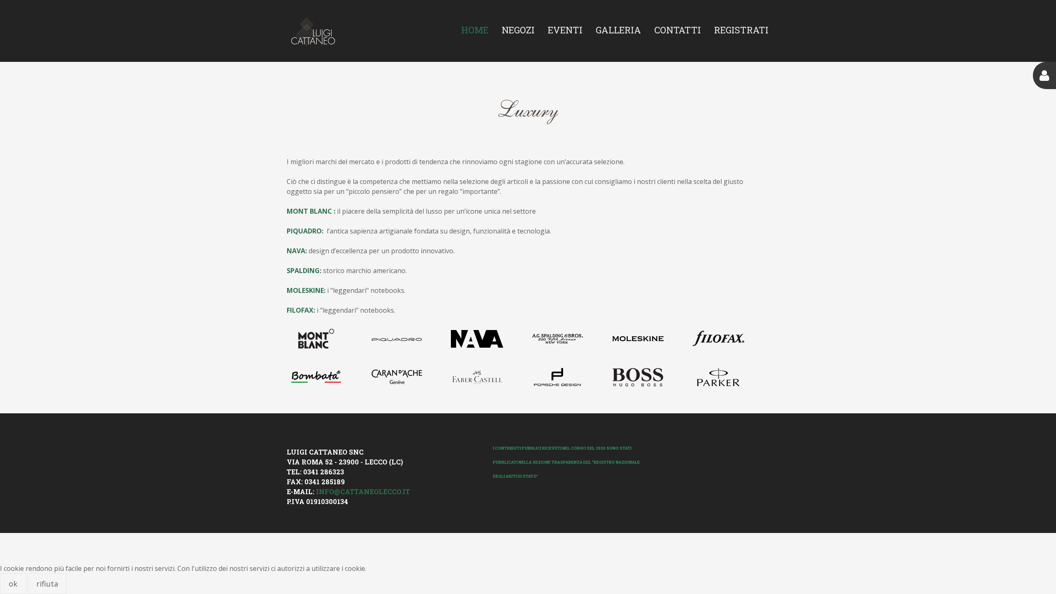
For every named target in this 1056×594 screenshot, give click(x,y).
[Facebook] (665, 448)
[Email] (712, 448)
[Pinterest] (696, 448)
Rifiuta (47, 584)
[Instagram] (681, 448)
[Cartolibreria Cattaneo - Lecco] (313, 31)
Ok (13, 584)
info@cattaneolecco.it (363, 491)
